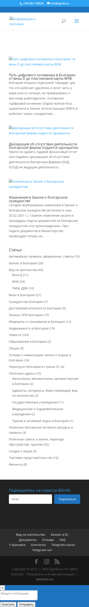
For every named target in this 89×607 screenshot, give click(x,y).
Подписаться (67, 499)
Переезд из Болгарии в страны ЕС (34, 367)
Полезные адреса (22, 373)
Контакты (38, 545)
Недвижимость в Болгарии (29, 328)
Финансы (16, 464)
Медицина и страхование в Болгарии (37, 322)
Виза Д (17, 275)
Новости (15, 335)
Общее (14, 348)
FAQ (62, 540)
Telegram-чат (42, 550)
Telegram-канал (63, 545)
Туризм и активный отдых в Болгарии (40, 421)
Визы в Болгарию (22, 295)
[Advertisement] (44, 42)
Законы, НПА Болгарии (26, 315)
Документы (28, 540)
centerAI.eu (44, 579)
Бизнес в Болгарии (23, 263)
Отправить (26, 604)
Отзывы (48, 540)
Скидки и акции (20, 451)
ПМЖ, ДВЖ (20, 288)
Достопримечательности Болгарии (35, 308)
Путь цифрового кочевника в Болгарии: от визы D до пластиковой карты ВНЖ (42, 77)
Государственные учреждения (34, 402)
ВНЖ (15, 281)
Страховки (17, 545)
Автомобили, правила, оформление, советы (41, 256)
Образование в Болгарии (28, 341)
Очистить (8, 604)
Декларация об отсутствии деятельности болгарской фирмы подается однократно (43, 146)
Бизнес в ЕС (59, 534)
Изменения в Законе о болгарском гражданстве (38, 199)
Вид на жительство (23, 270)
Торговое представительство (30, 458)
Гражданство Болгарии (26, 302)
